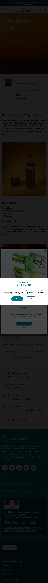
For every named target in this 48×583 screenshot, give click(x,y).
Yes (17, 299)
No (31, 299)
